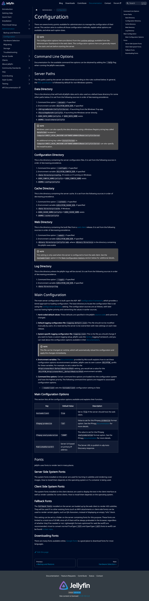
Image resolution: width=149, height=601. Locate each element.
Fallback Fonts (130, 50)
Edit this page (42, 552)
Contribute (81, 3)
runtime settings (87, 40)
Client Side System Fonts (133, 47)
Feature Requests (68, 576)
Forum (116, 3)
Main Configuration (130, 34)
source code (100, 314)
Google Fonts (71, 541)
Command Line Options (131, 11)
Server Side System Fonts (133, 44)
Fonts (125, 40)
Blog (61, 3)
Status (91, 576)
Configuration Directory (133, 21)
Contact (108, 3)
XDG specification (45, 82)
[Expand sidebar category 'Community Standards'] (29, 68)
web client (82, 227)
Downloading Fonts (131, 53)
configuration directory (52, 306)
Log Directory (129, 31)
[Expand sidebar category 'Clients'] (29, 60)
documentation (93, 340)
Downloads (70, 3)
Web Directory (130, 27)
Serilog (89, 337)
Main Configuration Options (73, 258)
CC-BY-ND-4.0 (84, 596)
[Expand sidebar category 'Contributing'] (29, 76)
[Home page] (36, 10)
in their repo (47, 529)
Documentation (95, 3)
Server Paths (128, 14)
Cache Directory (130, 24)
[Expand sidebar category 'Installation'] (29, 21)
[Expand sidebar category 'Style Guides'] (29, 79)
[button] (16, 25)
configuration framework (92, 300)
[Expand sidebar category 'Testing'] (29, 83)
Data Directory (130, 18)
